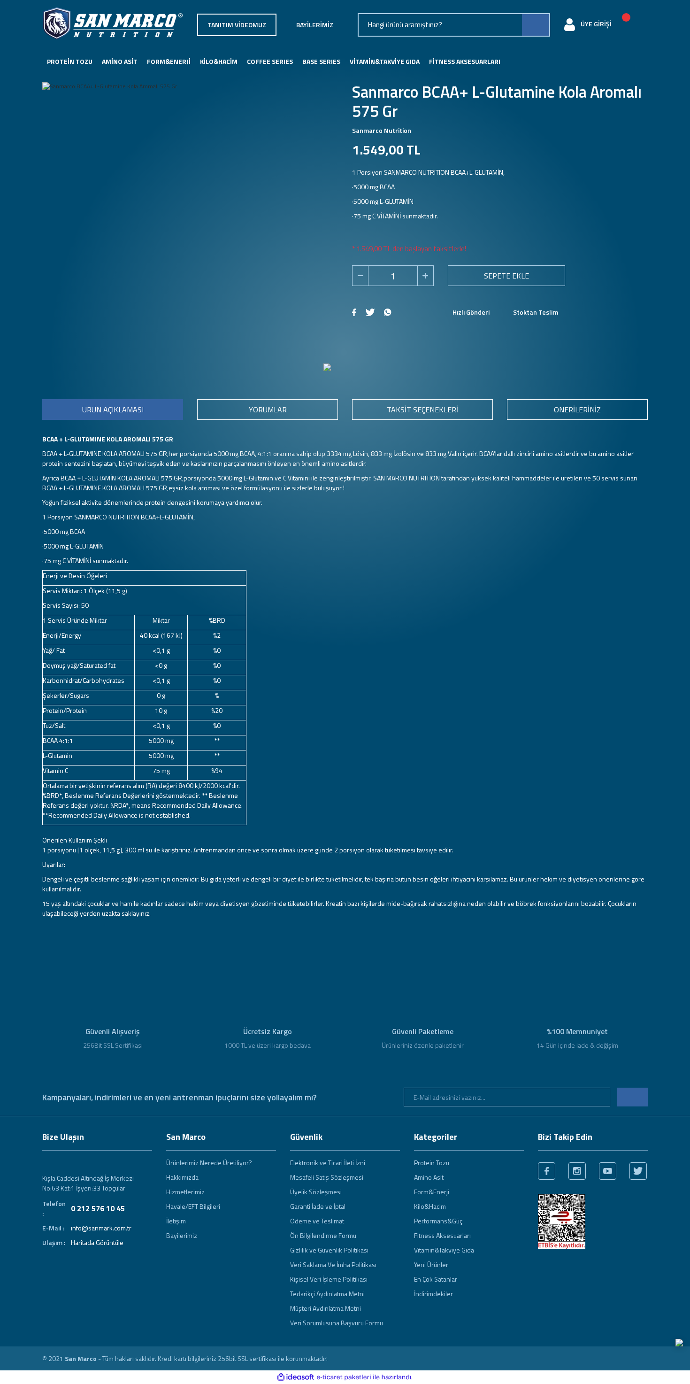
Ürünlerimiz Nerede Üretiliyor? (209, 1163)
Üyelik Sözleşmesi (316, 1192)
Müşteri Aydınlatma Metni (325, 1308)
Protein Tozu (431, 1163)
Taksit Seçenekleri (422, 409)
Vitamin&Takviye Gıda (444, 1250)
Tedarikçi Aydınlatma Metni (327, 1294)
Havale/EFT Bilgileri (193, 1206)
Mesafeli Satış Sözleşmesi (326, 1177)
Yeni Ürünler (431, 1264)
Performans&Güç (438, 1221)
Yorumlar (268, 409)
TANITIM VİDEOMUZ (236, 25)
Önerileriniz (577, 409)
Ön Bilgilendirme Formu (323, 1235)
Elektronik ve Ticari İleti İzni (327, 1163)
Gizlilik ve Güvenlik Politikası (329, 1250)
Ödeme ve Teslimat (317, 1221)
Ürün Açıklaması (113, 409)
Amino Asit (429, 1177)
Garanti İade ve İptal (317, 1206)
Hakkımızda (182, 1177)
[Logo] (112, 23)
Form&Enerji (431, 1192)
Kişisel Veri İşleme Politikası (329, 1279)
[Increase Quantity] (425, 276)
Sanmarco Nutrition (381, 130)
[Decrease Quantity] (360, 276)
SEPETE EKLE (506, 275)
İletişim (176, 1221)
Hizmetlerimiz (185, 1192)
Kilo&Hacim (430, 1206)
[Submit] (632, 1097)
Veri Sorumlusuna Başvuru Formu (336, 1323)
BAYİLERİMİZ (314, 25)
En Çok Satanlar (435, 1279)
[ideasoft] (295, 1377)
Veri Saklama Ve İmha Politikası (333, 1264)
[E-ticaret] (343, 1377)
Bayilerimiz (181, 1235)
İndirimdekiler (433, 1294)
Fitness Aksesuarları (442, 1235)
